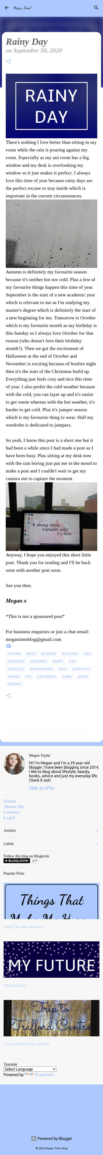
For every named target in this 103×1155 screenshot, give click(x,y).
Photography (41, 669)
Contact (12, 812)
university (46, 676)
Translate (44, 1074)
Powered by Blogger (54, 1138)
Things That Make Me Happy (24, 927)
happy (58, 661)
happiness (39, 661)
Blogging (70, 653)
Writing (14, 684)
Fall (88, 653)
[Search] (96, 7)
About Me (14, 806)
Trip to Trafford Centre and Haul (26, 1044)
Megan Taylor (39, 755)
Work (67, 676)
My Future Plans (15, 985)
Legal (9, 817)
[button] (8, 62)
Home (10, 801)
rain (63, 669)
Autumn (14, 653)
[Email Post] (8, 648)
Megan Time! (22, 8)
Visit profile (41, 788)
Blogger (48, 653)
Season (13, 676)
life (72, 661)
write (83, 676)
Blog (31, 653)
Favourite (16, 661)
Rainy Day (81, 669)
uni (28, 676)
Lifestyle (16, 669)
